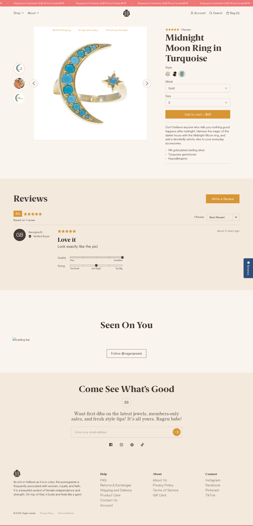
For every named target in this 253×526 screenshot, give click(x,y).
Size (168, 96)
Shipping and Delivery (116, 490)
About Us (160, 480)
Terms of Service (165, 490)
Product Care (110, 495)
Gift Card (159, 495)
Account (106, 505)
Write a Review (223, 199)
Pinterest (212, 490)
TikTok (210, 495)
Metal (169, 81)
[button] (178, 29)
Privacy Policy (163, 485)
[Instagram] (121, 444)
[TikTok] (142, 444)
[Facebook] (110, 444)
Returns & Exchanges (115, 485)
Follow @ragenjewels (126, 353)
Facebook (212, 485)
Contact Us (108, 500)
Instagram (212, 480)
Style (168, 67)
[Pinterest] (132, 445)
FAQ (103, 480)
